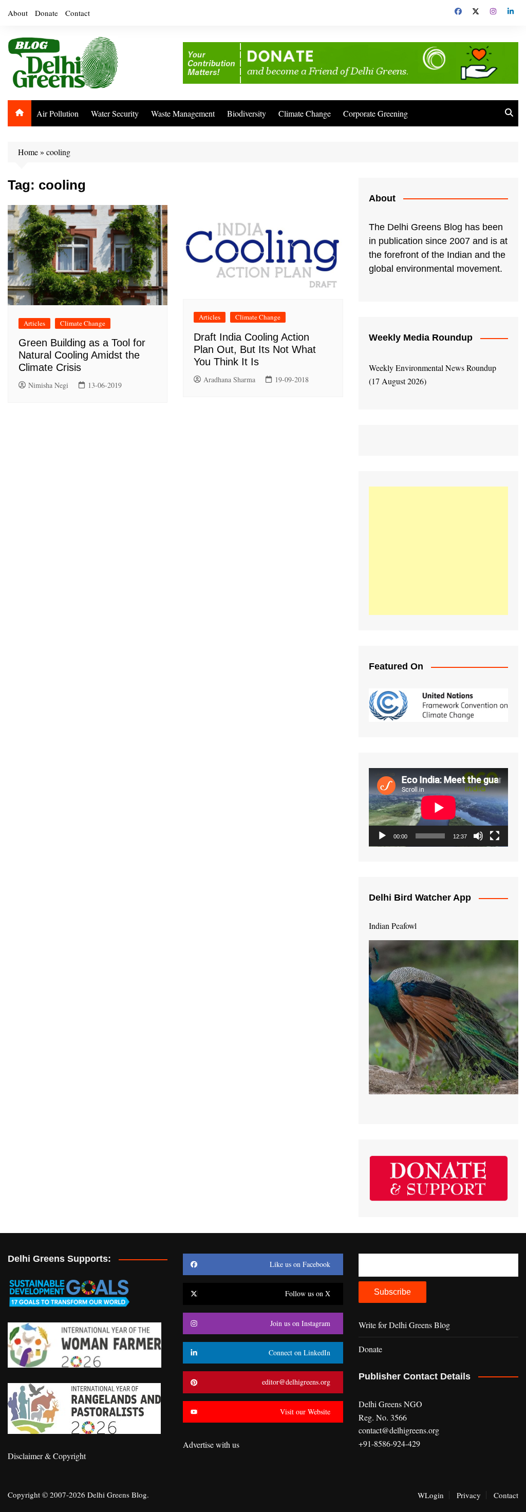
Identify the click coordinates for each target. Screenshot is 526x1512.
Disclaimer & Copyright (47, 1455)
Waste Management (183, 113)
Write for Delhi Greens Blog (404, 1324)
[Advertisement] (438, 551)
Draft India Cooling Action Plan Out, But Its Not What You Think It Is (255, 349)
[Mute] (478, 836)
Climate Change (304, 113)
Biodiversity (246, 113)
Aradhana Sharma (229, 379)
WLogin (431, 1495)
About (18, 13)
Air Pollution (57, 113)
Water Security (115, 113)
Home (28, 151)
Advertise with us (211, 1444)
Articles (34, 323)
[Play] (382, 836)
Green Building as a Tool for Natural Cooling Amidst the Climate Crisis (81, 355)
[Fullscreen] (495, 836)
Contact (77, 13)
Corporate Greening (375, 113)
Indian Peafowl (393, 925)
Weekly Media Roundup (421, 337)
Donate (46, 13)
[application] (438, 807)
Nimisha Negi (48, 385)
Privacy (469, 1495)
